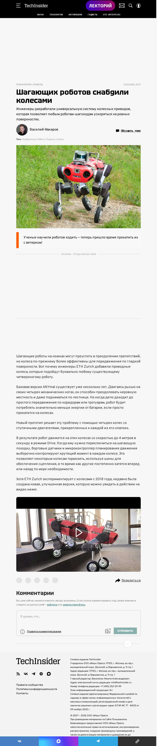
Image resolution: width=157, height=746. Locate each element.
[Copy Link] (137, 741)
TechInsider (36, 5)
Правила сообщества (29, 685)
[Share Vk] (19, 741)
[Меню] (18, 5)
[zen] (41, 674)
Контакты (22, 693)
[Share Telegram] (98, 741)
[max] (49, 674)
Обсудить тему (131, 130)
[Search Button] (130, 5)
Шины (60, 139)
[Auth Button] (139, 5)
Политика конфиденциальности (36, 689)
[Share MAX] (58, 741)
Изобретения (28, 139)
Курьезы (51, 139)
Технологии (23, 85)
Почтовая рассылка (122, 5)
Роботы (38, 85)
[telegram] (33, 674)
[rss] (18, 674)
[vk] (26, 674)
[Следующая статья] (78, 644)
